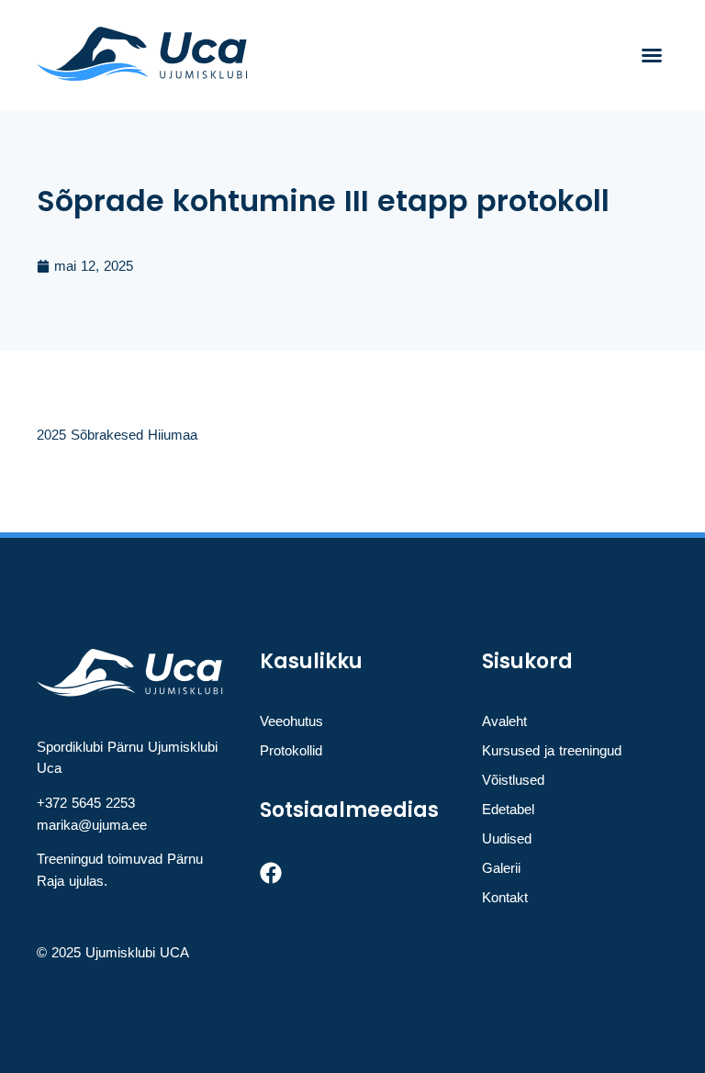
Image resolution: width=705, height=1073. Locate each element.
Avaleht (504, 721)
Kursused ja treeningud (551, 750)
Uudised (507, 838)
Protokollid (291, 750)
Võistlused (513, 780)
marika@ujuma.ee (92, 825)
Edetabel (508, 809)
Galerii (501, 868)
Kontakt (505, 897)
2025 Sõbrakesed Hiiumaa (117, 434)
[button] (651, 55)
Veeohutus (291, 721)
